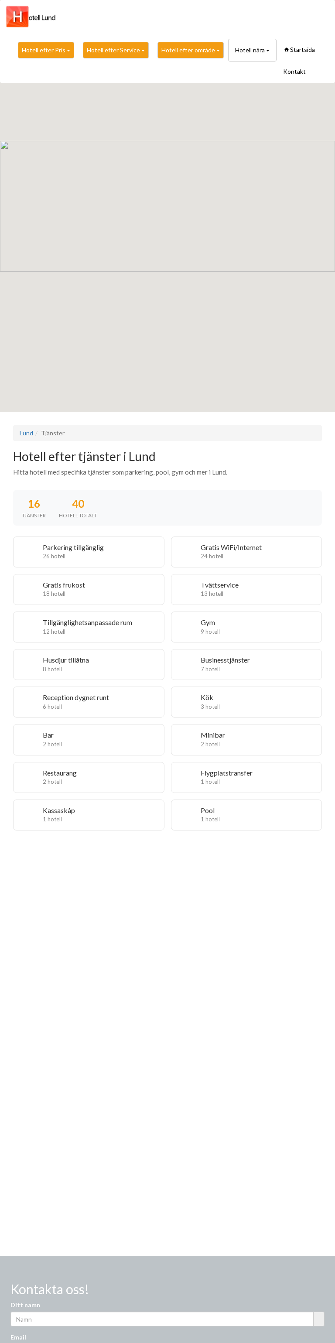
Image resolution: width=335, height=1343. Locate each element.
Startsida (302, 49)
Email (18, 1337)
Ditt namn (25, 1305)
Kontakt (294, 71)
